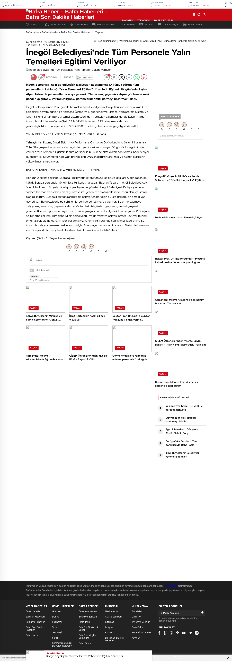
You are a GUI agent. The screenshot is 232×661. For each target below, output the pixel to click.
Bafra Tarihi (84, 622)
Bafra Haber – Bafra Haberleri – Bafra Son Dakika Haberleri (58, 32)
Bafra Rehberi (163, 20)
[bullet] (52, 277)
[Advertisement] (180, 89)
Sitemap (109, 622)
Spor (167, 8)
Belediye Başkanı (88, 617)
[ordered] (49, 277)
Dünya (141, 8)
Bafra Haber (32, 635)
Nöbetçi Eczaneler (141, 632)
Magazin (127, 20)
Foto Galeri (138, 627)
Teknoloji (143, 20)
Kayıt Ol (136, 638)
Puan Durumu (195, 24)
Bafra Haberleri (33, 611)
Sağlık (179, 8)
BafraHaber (171, 586)
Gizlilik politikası (113, 617)
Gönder (34, 277)
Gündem (127, 8)
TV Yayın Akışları (141, 622)
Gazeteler (137, 611)
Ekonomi (154, 8)
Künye (108, 632)
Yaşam (99, 32)
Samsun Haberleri (35, 617)
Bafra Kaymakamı (88, 611)
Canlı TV (136, 617)
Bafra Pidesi (85, 643)
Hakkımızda (111, 611)
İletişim (109, 627)
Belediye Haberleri (35, 622)
